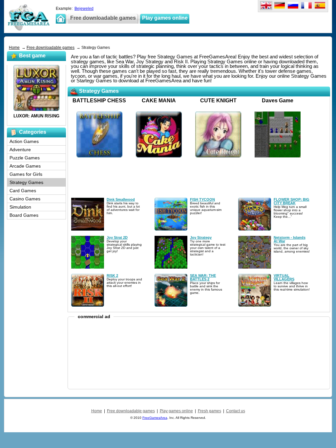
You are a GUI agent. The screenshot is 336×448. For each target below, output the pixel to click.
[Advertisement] (127, 40)
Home (14, 47)
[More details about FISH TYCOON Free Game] (171, 229)
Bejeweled (84, 8)
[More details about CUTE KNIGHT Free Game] (218, 156)
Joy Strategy (201, 237)
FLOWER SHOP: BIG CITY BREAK (291, 201)
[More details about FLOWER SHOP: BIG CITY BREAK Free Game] (254, 229)
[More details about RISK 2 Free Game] (87, 305)
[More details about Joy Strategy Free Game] (171, 267)
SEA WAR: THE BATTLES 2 (203, 277)
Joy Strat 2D (117, 237)
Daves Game (277, 100)
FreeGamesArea (154, 417)
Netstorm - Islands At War (289, 239)
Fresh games (209, 411)
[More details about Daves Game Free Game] (278, 156)
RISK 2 (112, 275)
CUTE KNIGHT (218, 100)
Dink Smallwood (121, 199)
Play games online (176, 411)
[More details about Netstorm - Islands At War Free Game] (254, 267)
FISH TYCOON (202, 199)
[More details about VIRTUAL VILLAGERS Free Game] (254, 305)
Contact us (235, 411)
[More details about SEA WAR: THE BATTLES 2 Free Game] (171, 305)
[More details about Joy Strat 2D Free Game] (87, 267)
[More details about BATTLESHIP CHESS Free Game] (99, 156)
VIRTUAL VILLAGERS (284, 277)
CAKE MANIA (159, 100)
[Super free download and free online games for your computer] (29, 29)
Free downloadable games (50, 47)
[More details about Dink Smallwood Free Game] (87, 229)
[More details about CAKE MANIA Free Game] (159, 156)
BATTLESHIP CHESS (99, 100)
